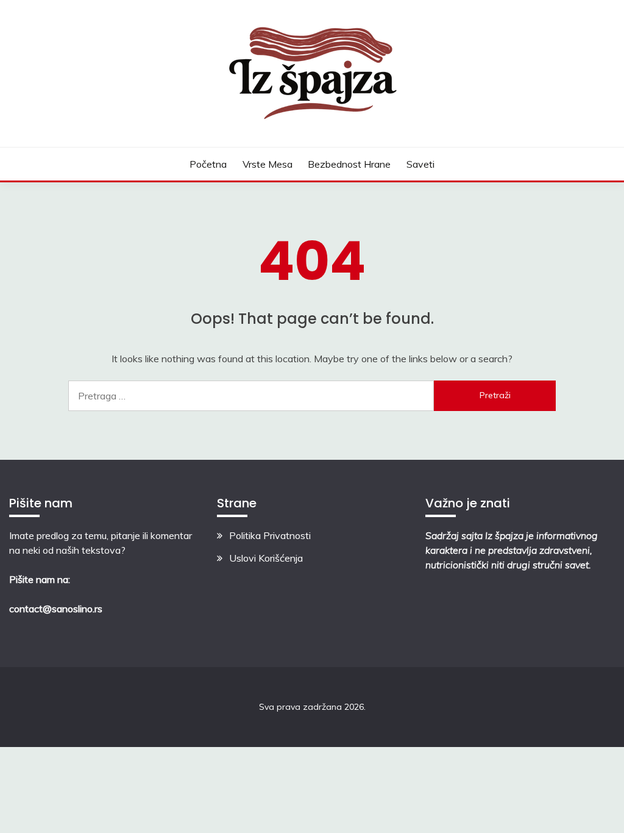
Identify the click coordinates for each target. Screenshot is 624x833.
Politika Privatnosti (270, 535)
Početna (208, 164)
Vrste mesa (267, 164)
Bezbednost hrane (349, 164)
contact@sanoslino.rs (55, 608)
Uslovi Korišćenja (266, 558)
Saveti (420, 164)
